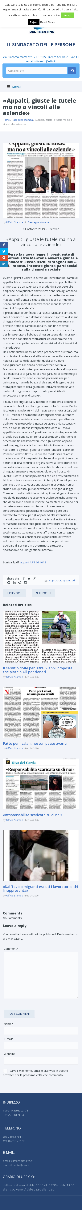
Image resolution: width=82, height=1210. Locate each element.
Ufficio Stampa (14, 222)
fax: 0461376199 (14, 1141)
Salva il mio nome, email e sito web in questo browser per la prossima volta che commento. (35, 1073)
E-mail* (8, 1039)
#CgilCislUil (55, 580)
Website (9, 1054)
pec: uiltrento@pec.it (16, 1165)
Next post (42, 593)
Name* (8, 1024)
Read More (47, 22)
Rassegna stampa (22, 119)
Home (6, 119)
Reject (33, 22)
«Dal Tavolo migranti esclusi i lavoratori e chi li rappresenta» (40, 888)
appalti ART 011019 (33, 562)
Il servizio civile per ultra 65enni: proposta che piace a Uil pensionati (37, 670)
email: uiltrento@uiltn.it (41, 61)
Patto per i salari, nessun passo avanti (35, 743)
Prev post (15, 593)
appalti (67, 580)
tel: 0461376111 (68, 57)
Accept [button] (67, 15)
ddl (73, 580)
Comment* (11, 948)
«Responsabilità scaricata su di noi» (32, 815)
